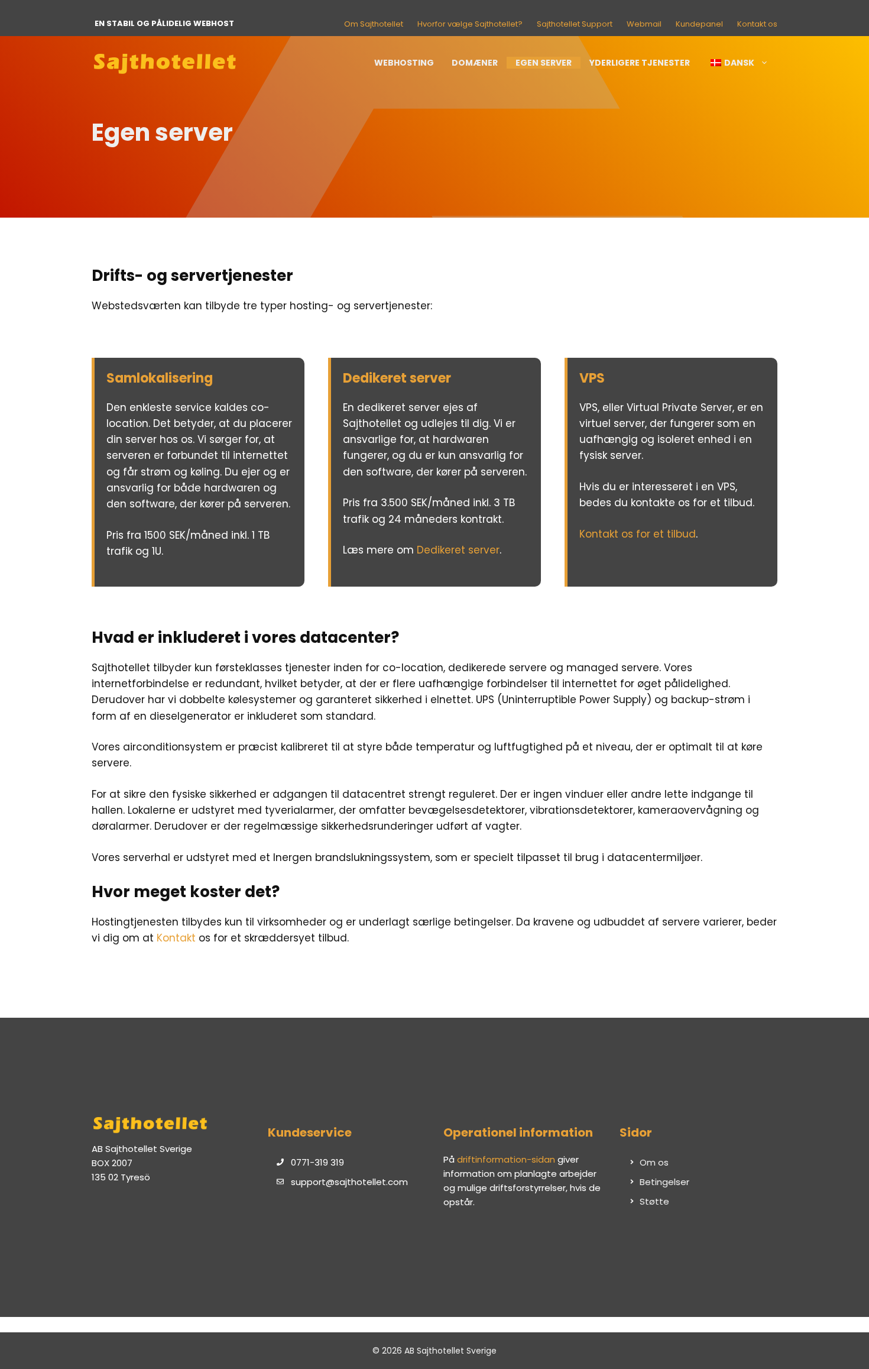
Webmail (644, 24)
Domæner (475, 63)
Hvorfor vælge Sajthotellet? (470, 24)
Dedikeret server (458, 550)
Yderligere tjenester (639, 63)
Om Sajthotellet (373, 24)
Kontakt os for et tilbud (637, 534)
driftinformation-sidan (506, 1159)
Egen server (543, 63)
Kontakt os (757, 24)
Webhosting (404, 63)
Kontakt (176, 938)
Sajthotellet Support (574, 24)
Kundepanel (699, 24)
